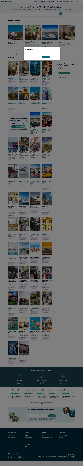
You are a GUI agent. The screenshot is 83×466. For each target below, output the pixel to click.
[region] (42, 53)
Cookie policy (35, 53)
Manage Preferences (37, 56)
